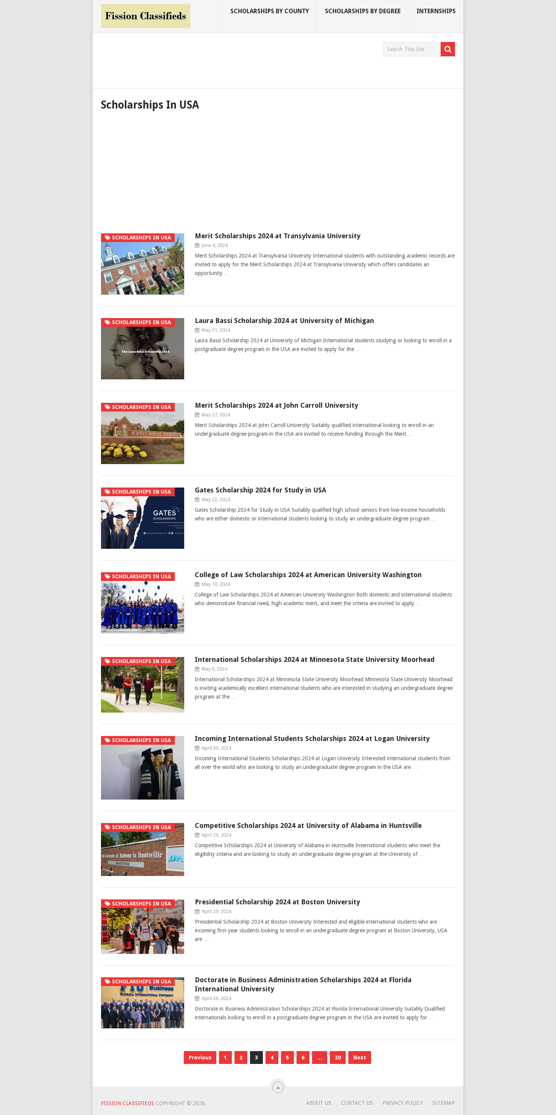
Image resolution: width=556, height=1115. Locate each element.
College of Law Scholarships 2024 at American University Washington (308, 575)
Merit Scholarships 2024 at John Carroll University (276, 405)
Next (359, 1057)
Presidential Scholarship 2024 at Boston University (277, 902)
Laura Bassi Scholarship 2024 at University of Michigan (284, 321)
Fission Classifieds (127, 1103)
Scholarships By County (269, 11)
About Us (318, 1103)
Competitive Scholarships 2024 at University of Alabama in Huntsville (308, 825)
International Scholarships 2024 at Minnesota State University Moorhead (315, 659)
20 (338, 1057)
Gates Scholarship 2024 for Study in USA (260, 490)
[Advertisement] (238, 59)
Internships (436, 11)
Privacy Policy (402, 1103)
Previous (200, 1057)
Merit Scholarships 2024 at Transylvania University (277, 236)
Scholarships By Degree (363, 11)
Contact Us (357, 1103)
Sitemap (443, 1103)
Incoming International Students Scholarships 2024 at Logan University (312, 738)
